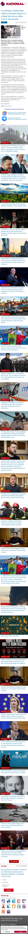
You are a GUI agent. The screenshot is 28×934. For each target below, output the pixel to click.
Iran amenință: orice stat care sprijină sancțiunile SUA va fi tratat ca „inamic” (13, 772)
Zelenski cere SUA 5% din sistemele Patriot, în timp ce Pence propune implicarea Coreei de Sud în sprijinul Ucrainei (12, 290)
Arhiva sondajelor (21, 866)
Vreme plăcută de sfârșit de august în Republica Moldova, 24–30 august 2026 (13, 205)
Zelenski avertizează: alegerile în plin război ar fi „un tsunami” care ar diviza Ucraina (13, 550)
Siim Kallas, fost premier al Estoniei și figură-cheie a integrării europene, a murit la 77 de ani (13, 798)
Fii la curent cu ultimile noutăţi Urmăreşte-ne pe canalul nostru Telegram (17, 118)
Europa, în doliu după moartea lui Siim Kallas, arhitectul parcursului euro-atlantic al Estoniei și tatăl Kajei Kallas (13, 716)
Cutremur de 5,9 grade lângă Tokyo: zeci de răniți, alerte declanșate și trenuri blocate (12, 825)
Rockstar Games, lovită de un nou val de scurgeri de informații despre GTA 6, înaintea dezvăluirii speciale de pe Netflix (13, 319)
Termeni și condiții (4, 929)
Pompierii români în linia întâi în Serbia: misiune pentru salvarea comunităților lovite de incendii (11, 523)
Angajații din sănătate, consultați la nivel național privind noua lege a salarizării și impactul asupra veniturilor (12, 405)
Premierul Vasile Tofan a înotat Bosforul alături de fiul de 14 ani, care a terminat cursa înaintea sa (13, 348)
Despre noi (4, 924)
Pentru (4, 880)
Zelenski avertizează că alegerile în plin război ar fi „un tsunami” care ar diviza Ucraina (13, 689)
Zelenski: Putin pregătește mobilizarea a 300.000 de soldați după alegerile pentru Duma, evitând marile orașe (13, 495)
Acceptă (20, 931)
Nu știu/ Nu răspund (5, 885)
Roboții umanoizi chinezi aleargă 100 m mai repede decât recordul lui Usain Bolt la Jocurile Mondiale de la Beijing (13, 661)
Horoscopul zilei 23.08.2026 (10, 636)
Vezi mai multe (14, 861)
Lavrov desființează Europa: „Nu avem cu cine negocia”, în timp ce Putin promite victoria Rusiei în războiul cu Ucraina (13, 744)
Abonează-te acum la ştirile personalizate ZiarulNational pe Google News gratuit (17, 113)
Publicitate (12, 924)
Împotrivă (5, 882)
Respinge (7, 931)
